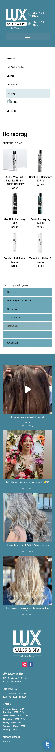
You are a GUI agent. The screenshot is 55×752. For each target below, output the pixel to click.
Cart (9, 334)
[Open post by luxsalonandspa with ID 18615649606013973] (27, 389)
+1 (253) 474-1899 (17, 693)
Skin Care (11, 58)
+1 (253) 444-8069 (17, 697)
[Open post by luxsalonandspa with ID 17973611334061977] (27, 580)
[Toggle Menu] (27, 36)
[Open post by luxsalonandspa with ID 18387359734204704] (27, 517)
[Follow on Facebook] (30, 664)
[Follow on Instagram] (24, 664)
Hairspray (11, 93)
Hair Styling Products (16, 67)
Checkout (11, 111)
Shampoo (11, 76)
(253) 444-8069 (38, 23)
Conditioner (12, 84)
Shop (6, 143)
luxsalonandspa (27, 368)
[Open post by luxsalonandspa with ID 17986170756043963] (27, 454)
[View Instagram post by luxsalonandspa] (49, 410)
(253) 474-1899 (38, 14)
